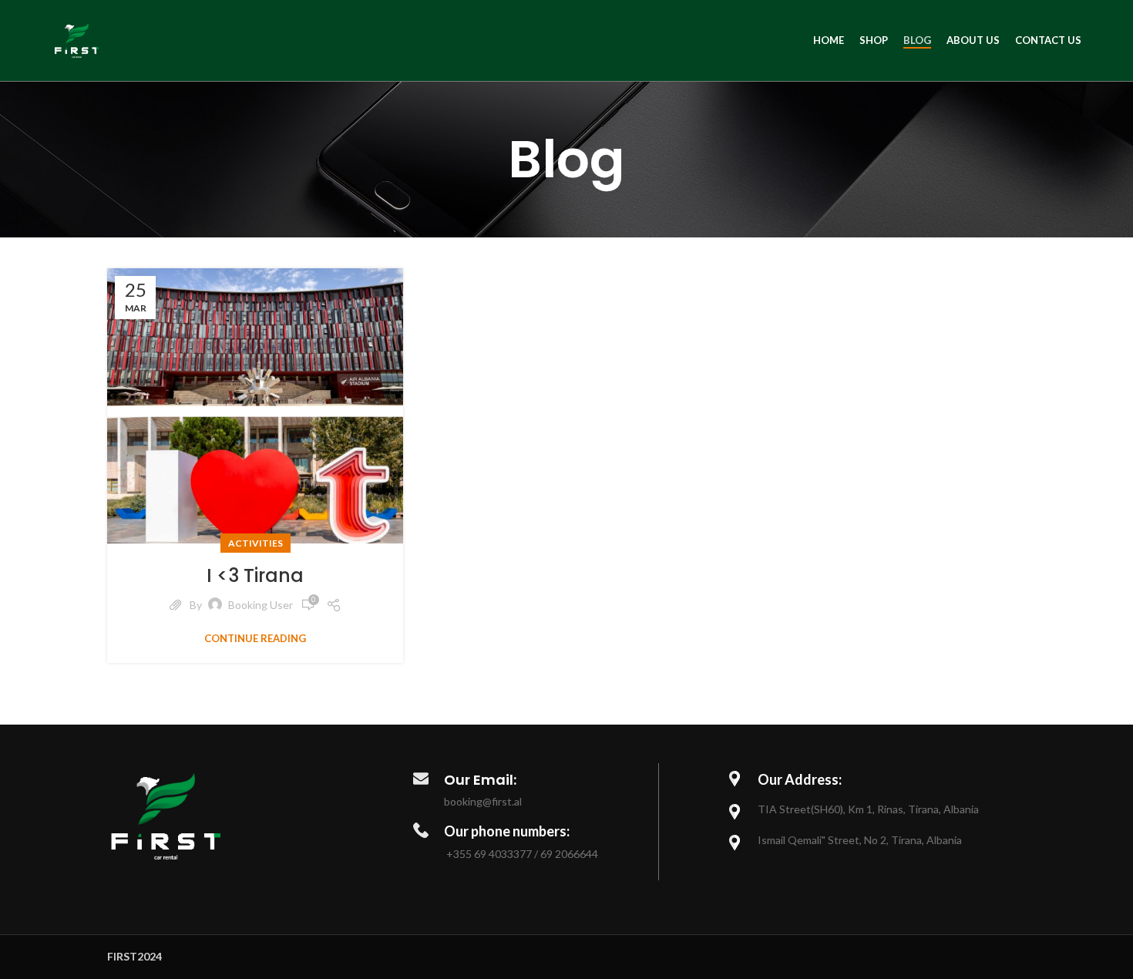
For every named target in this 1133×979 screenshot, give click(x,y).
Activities (255, 543)
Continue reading (255, 639)
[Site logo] (76, 38)
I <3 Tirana (255, 575)
